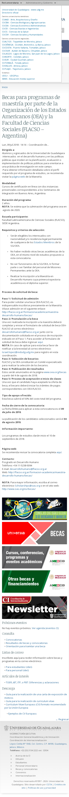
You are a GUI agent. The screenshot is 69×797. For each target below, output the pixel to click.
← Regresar (62, 719)
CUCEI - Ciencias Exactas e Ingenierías (20, 28)
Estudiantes (21, 762)
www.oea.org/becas (55, 372)
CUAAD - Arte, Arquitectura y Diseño (20, 19)
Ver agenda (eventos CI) (45, 628)
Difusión (20, 759)
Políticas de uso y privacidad (42, 787)
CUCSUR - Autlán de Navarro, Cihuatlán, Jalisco (24, 50)
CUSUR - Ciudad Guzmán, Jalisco (17, 59)
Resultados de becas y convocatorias (27, 643)
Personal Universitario (27, 765)
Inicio (5, 87)
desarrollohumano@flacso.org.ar (20, 332)
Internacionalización (26, 775)
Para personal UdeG (17, 670)
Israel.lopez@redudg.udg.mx (18, 352)
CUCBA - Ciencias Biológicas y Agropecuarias (23, 22)
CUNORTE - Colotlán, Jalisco (15, 56)
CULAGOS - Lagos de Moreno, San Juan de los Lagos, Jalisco (31, 53)
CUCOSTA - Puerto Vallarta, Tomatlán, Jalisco (24, 47)
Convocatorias (14, 639)
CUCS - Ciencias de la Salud (15, 31)
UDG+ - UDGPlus (10, 75)
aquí (40, 342)
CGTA (49, 784)
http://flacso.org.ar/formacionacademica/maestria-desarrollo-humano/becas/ (30, 313)
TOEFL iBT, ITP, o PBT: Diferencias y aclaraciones (32, 682)
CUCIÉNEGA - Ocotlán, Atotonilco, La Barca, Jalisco (26, 44)
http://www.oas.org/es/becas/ (19, 489)
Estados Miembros (44, 242)
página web (18, 176)
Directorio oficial (10, 12)
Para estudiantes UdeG (19, 667)
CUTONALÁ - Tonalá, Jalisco (15, 62)
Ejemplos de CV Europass (22, 713)
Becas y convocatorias (26, 769)
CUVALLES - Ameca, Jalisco (15, 65)
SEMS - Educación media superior (18, 78)
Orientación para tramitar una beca (25, 646)
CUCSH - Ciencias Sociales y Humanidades (22, 34)
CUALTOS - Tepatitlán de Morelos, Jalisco (22, 41)
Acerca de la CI (23, 755)
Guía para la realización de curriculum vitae (30, 701)
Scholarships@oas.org (27, 485)
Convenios (21, 772)
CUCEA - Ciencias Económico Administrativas (24, 25)
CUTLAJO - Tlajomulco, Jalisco (16, 68)
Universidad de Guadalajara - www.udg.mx (23, 9)
